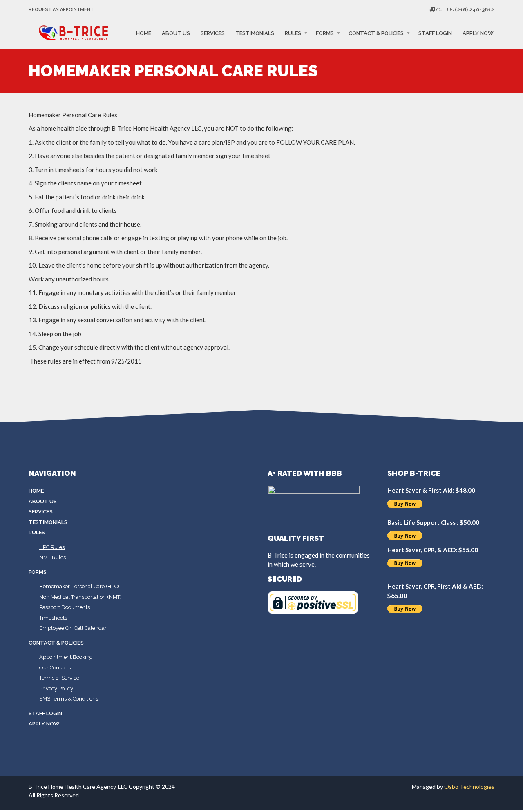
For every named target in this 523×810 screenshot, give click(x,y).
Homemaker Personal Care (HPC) (79, 586)
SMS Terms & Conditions (68, 699)
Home (143, 33)
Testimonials (254, 33)
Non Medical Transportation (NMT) (80, 597)
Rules (293, 33)
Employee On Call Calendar (73, 628)
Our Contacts (55, 668)
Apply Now (478, 33)
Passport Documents (64, 607)
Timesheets (53, 618)
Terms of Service (59, 678)
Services (213, 33)
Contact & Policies (376, 33)
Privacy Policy (56, 688)
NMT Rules (52, 557)
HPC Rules (52, 547)
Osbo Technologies (469, 786)
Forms (325, 33)
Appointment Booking (66, 657)
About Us (176, 33)
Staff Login (435, 33)
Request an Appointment (61, 9)
